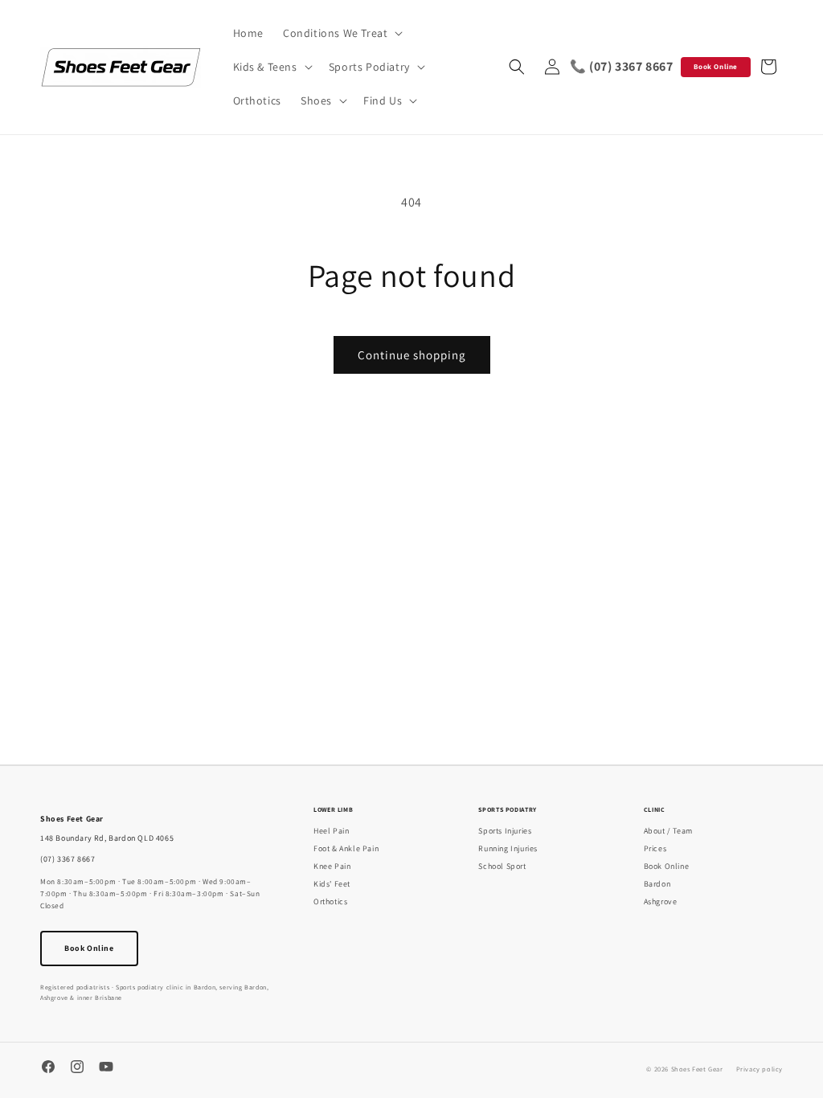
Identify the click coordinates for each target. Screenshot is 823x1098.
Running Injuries (508, 848)
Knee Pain (331, 866)
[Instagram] (77, 1069)
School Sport (502, 866)
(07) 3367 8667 (67, 859)
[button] (341, 33)
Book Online (716, 67)
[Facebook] (48, 1069)
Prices (655, 848)
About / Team (668, 831)
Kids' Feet (331, 884)
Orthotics (330, 901)
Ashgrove (661, 901)
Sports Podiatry (507, 809)
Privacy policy (759, 1068)
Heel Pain (331, 831)
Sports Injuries (504, 831)
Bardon (657, 884)
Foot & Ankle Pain (346, 848)
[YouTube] (106, 1069)
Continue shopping (412, 355)
